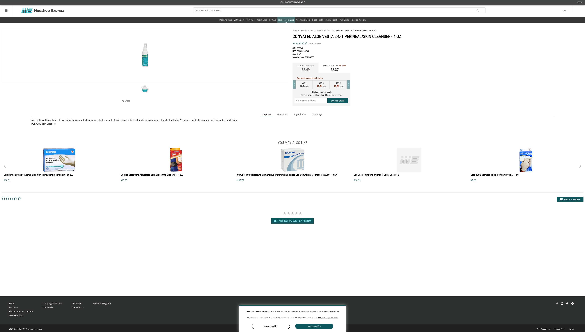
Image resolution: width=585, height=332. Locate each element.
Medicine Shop (225, 20)
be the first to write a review (292, 220)
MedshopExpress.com (255, 311)
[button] (570, 199)
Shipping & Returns (52, 303)
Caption (267, 114)
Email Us (13, 307)
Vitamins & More (303, 20)
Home (294, 31)
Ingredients (300, 114)
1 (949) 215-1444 (25, 311)
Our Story (76, 303)
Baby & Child (262, 20)
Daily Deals (344, 20)
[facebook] (557, 303)
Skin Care (250, 20)
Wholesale (48, 307)
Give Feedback (16, 315)
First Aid (272, 20)
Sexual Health (331, 20)
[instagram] (562, 303)
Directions (282, 114)
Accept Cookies (314, 326)
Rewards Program (358, 20)
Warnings (317, 114)
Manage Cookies (270, 326)
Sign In (566, 10)
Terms (571, 329)
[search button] (478, 10)
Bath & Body (239, 20)
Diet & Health (317, 20)
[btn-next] (4, 164)
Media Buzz (77, 307)
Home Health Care (286, 20)
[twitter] (567, 303)
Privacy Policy (560, 329)
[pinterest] (572, 303)
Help (11, 303)
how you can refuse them (328, 317)
